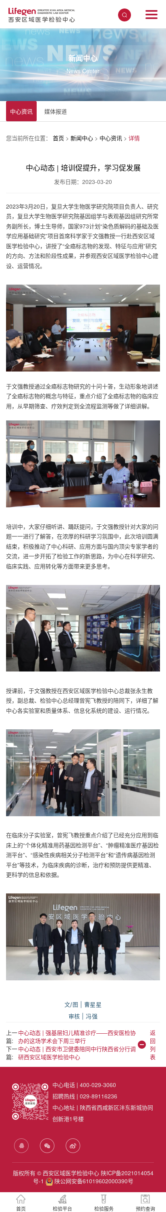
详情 (134, 138)
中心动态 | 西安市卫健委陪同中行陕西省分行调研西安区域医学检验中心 (77, 1053)
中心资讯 (21, 111)
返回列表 (153, 1044)
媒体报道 (55, 111)
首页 (59, 138)
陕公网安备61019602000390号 (93, 1181)
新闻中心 (83, 138)
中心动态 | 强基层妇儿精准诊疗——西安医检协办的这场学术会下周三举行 (77, 1036)
